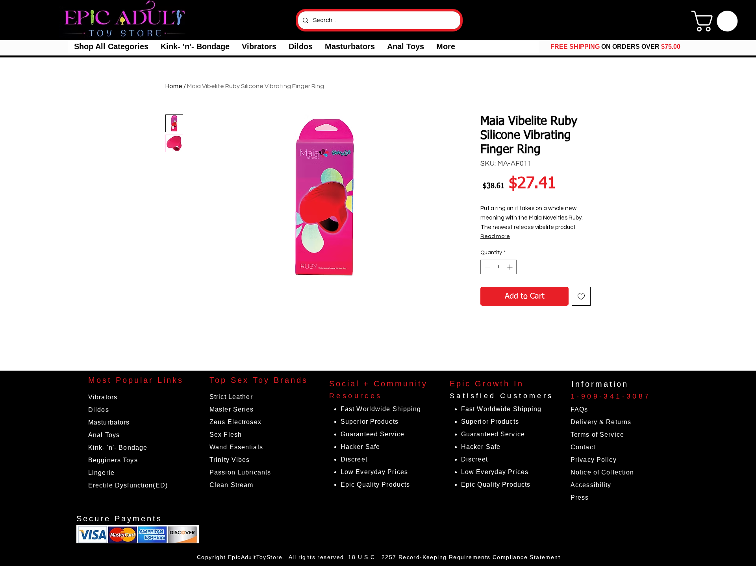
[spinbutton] (498, 267)
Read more (495, 236)
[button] (111, 46)
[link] (717, 21)
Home (173, 86)
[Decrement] (486, 267)
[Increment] (510, 267)
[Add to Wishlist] (581, 296)
